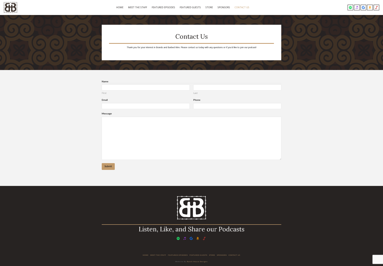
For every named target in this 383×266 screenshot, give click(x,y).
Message (107, 113)
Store (212, 255)
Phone (196, 99)
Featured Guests (198, 255)
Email (105, 99)
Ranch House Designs (197, 261)
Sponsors (222, 255)
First (104, 93)
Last (195, 93)
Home (146, 255)
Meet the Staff (158, 255)
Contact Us (234, 255)
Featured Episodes (178, 255)
